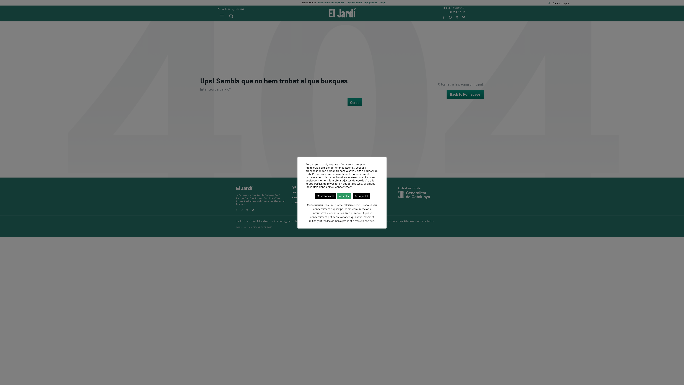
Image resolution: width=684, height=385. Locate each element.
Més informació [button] (325, 196)
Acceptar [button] (344, 196)
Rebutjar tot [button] (361, 196)
